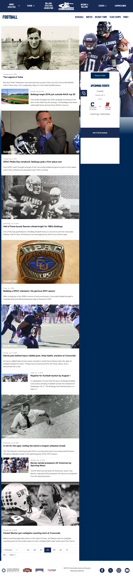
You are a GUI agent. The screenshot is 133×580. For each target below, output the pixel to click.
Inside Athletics (11, 5)
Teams (29, 5)
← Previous (8, 550)
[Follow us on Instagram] (119, 570)
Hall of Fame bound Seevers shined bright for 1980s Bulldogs (33, 226)
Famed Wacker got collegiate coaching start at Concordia (31, 533)
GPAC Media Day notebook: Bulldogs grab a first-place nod (32, 161)
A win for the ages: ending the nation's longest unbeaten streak (34, 445)
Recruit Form (101, 16)
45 (28, 550)
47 (41, 550)
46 (35, 550)
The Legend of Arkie (13, 77)
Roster (89, 16)
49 (54, 550)
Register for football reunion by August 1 (50, 375)
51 (67, 550)
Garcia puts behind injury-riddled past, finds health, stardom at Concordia (39, 355)
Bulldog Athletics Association (48, 5)
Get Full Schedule (100, 133)
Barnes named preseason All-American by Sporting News (51, 464)
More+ (126, 16)
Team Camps (115, 16)
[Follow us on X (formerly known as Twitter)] (110, 570)
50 (61, 550)
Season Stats (100, 75)
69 (4, 555)
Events (101, 5)
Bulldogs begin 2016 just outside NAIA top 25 (53, 94)
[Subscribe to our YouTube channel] (127, 570)
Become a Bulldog (84, 5)
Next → (12, 555)
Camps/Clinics (120, 5)
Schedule (79, 16)
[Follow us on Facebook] (102, 570)
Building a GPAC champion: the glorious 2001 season (29, 291)
